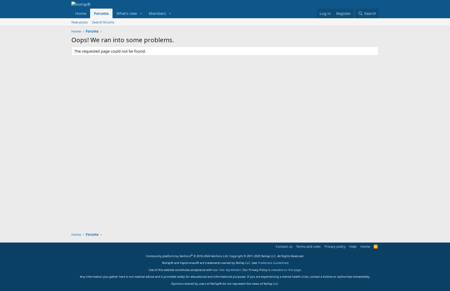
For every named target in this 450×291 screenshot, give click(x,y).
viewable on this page (286, 270)
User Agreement (230, 270)
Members (157, 13)
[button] (141, 13)
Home (80, 13)
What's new (126, 13)
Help (353, 246)
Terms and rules (308, 246)
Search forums (103, 22)
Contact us (284, 246)
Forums (101, 13)
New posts (79, 22)
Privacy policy (335, 246)
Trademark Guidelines (273, 263)
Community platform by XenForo (187, 256)
